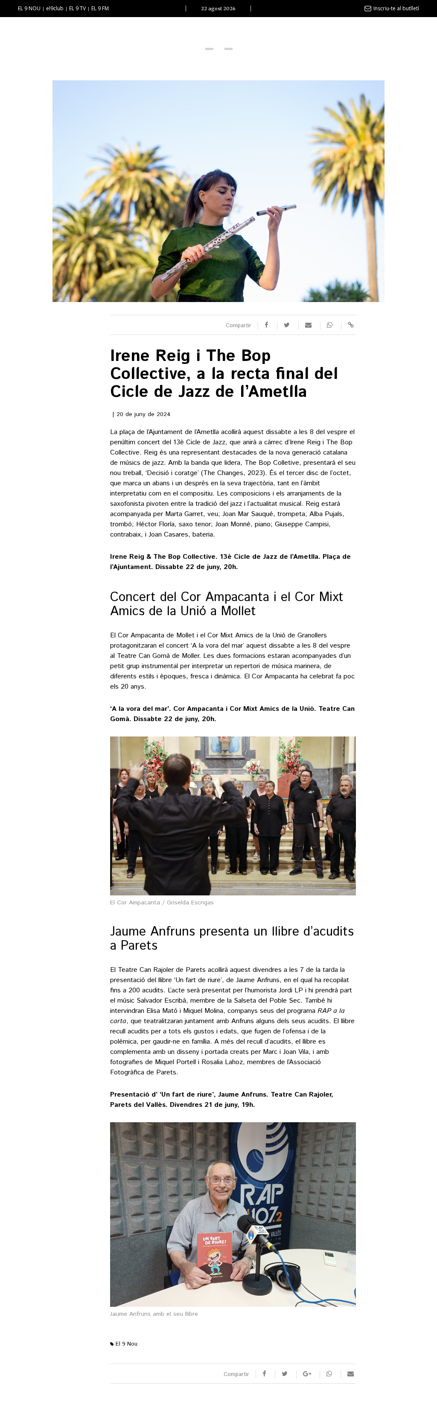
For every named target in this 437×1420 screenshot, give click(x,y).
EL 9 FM (100, 8)
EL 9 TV (77, 8)
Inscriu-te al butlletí (396, 8)
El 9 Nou (125, 1344)
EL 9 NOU (29, 8)
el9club (55, 8)
